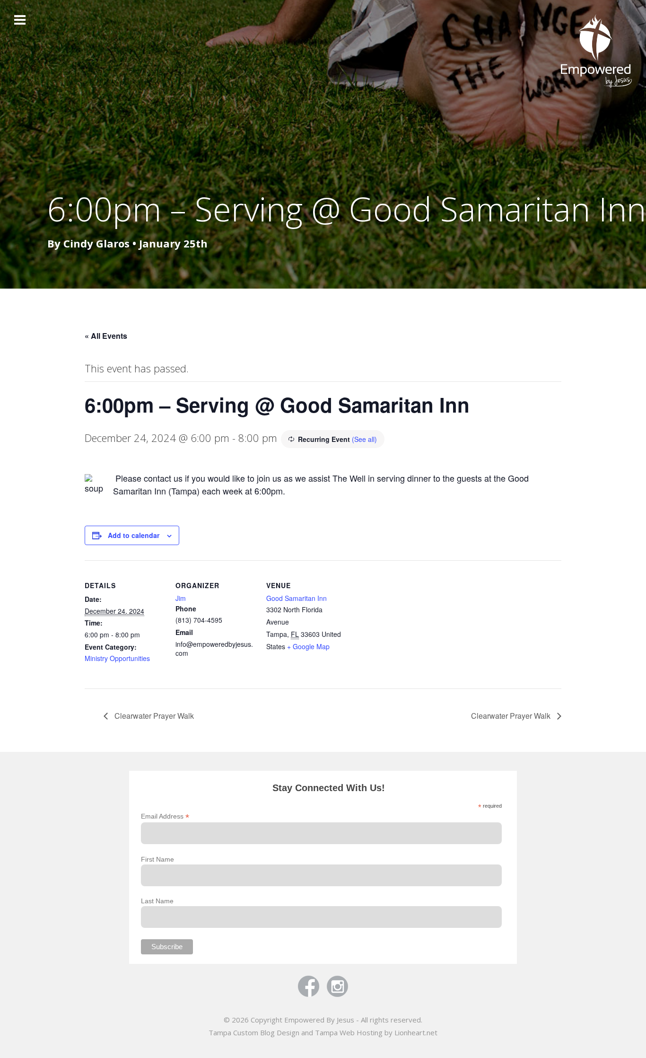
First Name (157, 859)
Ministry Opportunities (117, 658)
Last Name (157, 901)
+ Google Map (308, 646)
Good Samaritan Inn (296, 598)
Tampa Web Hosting (349, 1032)
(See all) (364, 439)
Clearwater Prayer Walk (153, 715)
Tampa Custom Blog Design (254, 1032)
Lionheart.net (415, 1032)
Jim (180, 598)
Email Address (165, 816)
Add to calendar (133, 535)
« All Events (106, 335)
